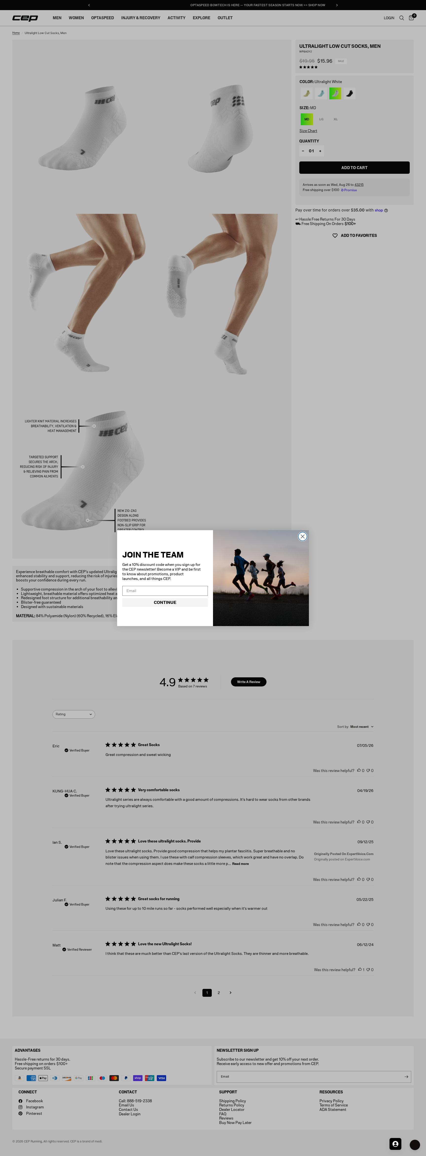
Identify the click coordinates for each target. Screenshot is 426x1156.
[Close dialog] (302, 536)
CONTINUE (165, 602)
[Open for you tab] (395, 1144)
